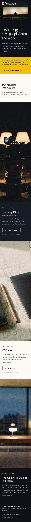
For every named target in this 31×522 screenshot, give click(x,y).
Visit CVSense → (10, 368)
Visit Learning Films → (11, 230)
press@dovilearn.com (7, 517)
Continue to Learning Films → (13, 70)
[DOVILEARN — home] (9, 3)
